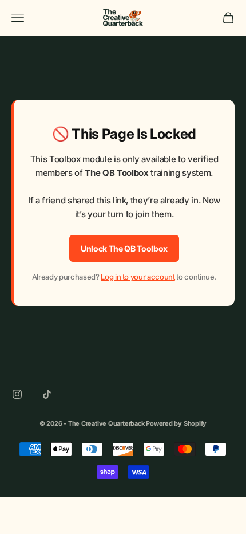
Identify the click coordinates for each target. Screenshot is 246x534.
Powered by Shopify (176, 423)
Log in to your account (138, 276)
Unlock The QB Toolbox (124, 248)
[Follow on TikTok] (47, 394)
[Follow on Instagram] (17, 394)
